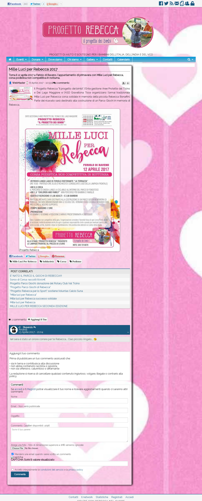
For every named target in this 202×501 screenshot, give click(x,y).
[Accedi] (192, 4)
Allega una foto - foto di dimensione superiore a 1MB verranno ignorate (47, 445)
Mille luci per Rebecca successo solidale (33, 298)
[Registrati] (187, 4)
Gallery (91, 59)
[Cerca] (190, 59)
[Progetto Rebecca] (101, 52)
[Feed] (172, 4)
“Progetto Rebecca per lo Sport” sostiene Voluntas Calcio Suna (46, 290)
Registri (31, 389)
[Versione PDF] (182, 4)
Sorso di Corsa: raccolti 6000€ (27, 279)
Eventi (20, 59)
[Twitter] (166, 4)
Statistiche (102, 497)
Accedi (129, 497)
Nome (14, 397)
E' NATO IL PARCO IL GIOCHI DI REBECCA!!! (36, 275)
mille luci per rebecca (24, 261)
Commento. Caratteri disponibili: (30, 425)
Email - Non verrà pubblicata (25, 406)
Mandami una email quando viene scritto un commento (42, 454)
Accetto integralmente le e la (48, 469)
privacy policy (75, 469)
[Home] (10, 59)
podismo (76, 261)
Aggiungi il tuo (38, 319)
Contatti (107, 59)
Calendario (123, 59)
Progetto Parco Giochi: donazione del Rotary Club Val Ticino (45, 283)
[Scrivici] (177, 4)
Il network (87, 497)
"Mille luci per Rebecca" (23, 294)
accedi (18, 389)
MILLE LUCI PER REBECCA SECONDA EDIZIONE (39, 306)
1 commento (62, 82)
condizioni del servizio (52, 469)
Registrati (116, 497)
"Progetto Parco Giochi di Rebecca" (30, 287)
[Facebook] (161, 4)
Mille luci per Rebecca (22, 302)
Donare (36, 59)
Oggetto (15, 416)
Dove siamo (55, 59)
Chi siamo (73, 59)
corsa (62, 261)
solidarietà (48, 261)
